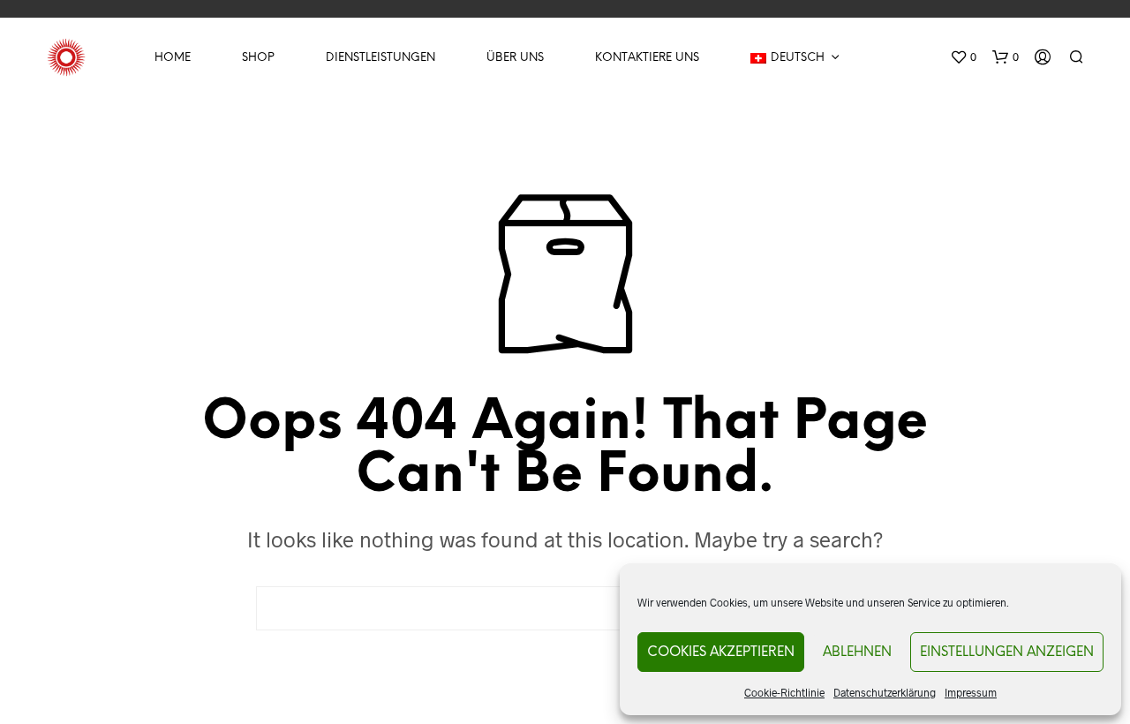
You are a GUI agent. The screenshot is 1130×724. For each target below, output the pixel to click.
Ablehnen (857, 652)
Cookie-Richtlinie (784, 692)
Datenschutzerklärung (884, 692)
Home (172, 58)
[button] (963, 57)
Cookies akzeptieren (721, 652)
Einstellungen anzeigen (1007, 652)
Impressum (971, 692)
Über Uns (515, 58)
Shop (258, 58)
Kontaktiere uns (647, 58)
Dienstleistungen (380, 58)
